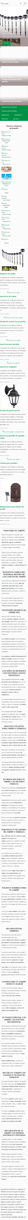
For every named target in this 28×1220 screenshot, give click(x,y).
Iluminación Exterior (9, 111)
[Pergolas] (6, 191)
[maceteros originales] (13, 363)
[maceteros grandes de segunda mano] (13, 432)
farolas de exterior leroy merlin (12, 321)
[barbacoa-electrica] (6, 155)
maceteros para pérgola (9, 344)
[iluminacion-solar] (6, 227)
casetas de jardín (13, 583)
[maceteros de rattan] (14, 65)
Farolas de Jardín (4, 336)
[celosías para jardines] (13, 459)
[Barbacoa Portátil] (6, 148)
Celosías (2, 478)
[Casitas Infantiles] (6, 198)
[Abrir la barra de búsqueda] (21, 3)
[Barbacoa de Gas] (6, 162)
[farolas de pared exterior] (13, 406)
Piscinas (16, 119)
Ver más (6, 43)
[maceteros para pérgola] (14, 104)
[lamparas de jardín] (14, 45)
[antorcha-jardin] (6, 212)
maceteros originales (8, 367)
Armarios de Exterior (9, 107)
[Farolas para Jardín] (6, 234)
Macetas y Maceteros (4, 314)
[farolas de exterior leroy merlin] (14, 84)
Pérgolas (5, 119)
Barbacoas (5, 115)
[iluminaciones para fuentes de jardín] (13, 503)
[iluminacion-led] (6, 220)
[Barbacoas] (6, 169)
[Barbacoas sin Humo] (6, 134)
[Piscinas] (6, 177)
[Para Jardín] (4, 3)
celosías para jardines (8, 463)
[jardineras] (6, 241)
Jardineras (18, 115)
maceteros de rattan (8, 296)
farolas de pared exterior (10, 410)
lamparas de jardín (7, 274)
